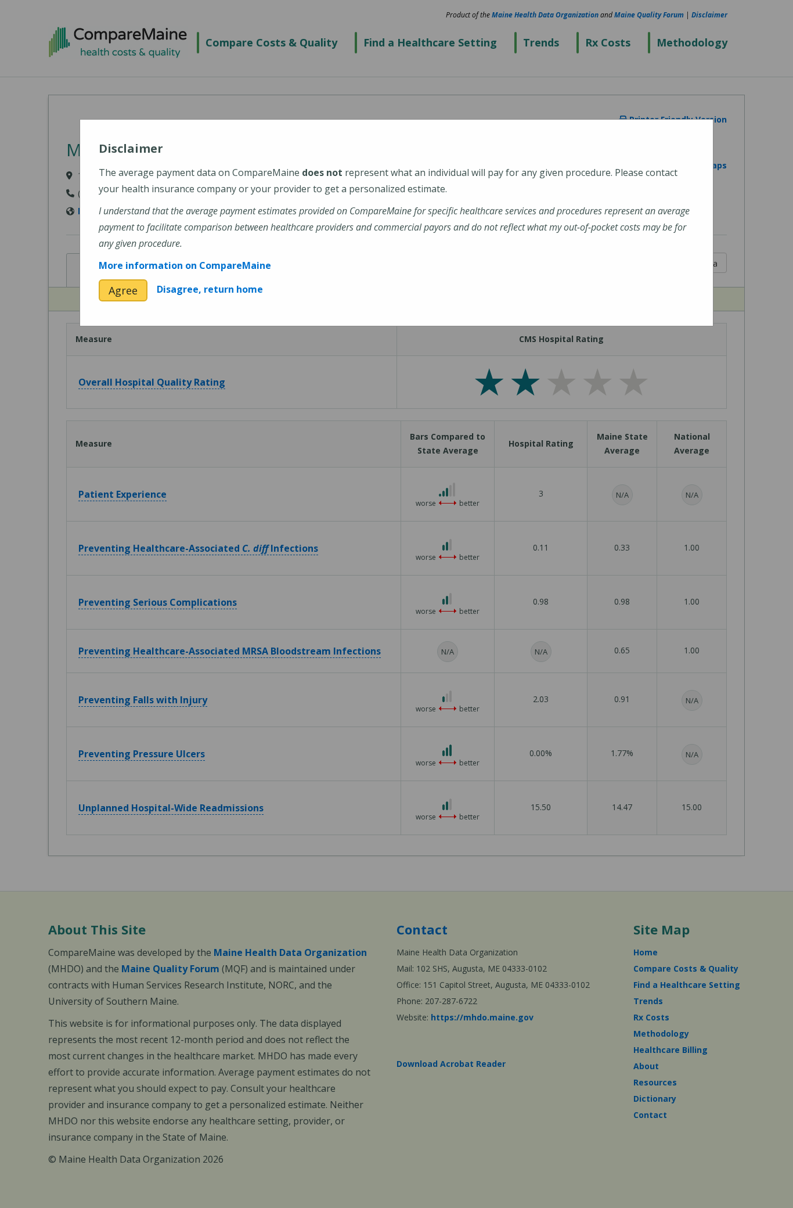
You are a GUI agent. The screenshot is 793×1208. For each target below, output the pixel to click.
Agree (123, 290)
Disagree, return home (210, 289)
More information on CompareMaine (185, 265)
